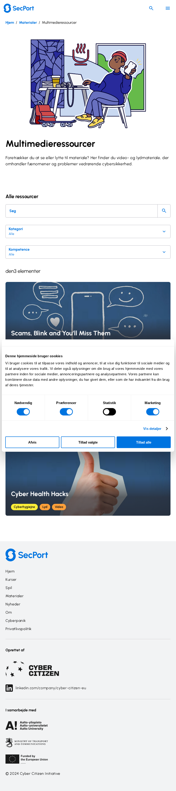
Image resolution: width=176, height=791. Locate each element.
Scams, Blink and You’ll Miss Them (60, 333)
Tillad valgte (88, 442)
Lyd (44, 507)
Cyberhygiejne (24, 507)
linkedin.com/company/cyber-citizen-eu (51, 688)
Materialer (28, 22)
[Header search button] (151, 8)
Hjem (10, 22)
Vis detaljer (152, 428)
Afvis (32, 442)
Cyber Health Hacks (39, 494)
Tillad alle (143, 442)
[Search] (163, 211)
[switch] (66, 411)
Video (59, 507)
